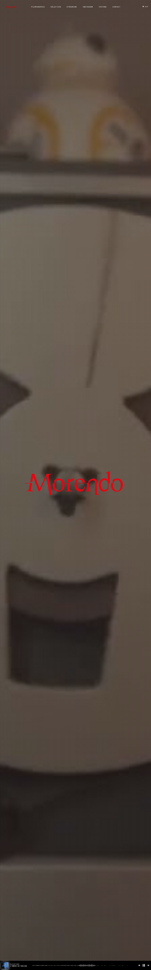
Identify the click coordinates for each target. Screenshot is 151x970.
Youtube (103, 7)
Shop (146, 7)
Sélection (56, 7)
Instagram (88, 7)
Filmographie (38, 7)
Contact (116, 7)
